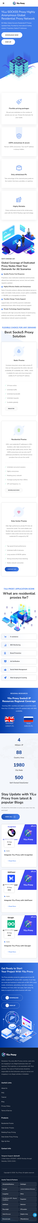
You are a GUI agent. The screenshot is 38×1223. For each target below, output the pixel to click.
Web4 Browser (6, 1214)
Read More (12, 861)
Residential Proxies (7, 1123)
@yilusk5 (17, 1156)
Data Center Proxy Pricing (9, 1137)
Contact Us (12, 569)
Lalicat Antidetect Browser (27, 1189)
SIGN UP (8, 42)
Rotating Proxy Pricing (8, 1132)
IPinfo (22, 1194)
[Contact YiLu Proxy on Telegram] (35, 1215)
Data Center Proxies (7, 1128)
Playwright (5, 1209)
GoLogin (4, 1189)
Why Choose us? (8, 259)
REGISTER (11, 408)
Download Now (13, 490)
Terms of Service (6, 1111)
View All (9, 817)
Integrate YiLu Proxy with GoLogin (17, 946)
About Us (4, 1088)
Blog (8, 851)
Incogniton (5, 1194)
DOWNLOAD (13, 998)
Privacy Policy (5, 1106)
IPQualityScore (24, 1219)
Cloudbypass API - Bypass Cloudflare (9, 1199)
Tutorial (3, 1097)
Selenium (23, 1204)
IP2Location (23, 1209)
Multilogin (23, 1184)
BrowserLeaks (6, 1219)
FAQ (2, 1093)
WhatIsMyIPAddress (8, 1184)
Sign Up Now (5, 1141)
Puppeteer (23, 1199)
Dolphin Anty (24, 1214)
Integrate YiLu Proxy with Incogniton (18, 855)
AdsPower (5, 1204)
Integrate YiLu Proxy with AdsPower (18, 900)
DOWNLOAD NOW (11, 35)
